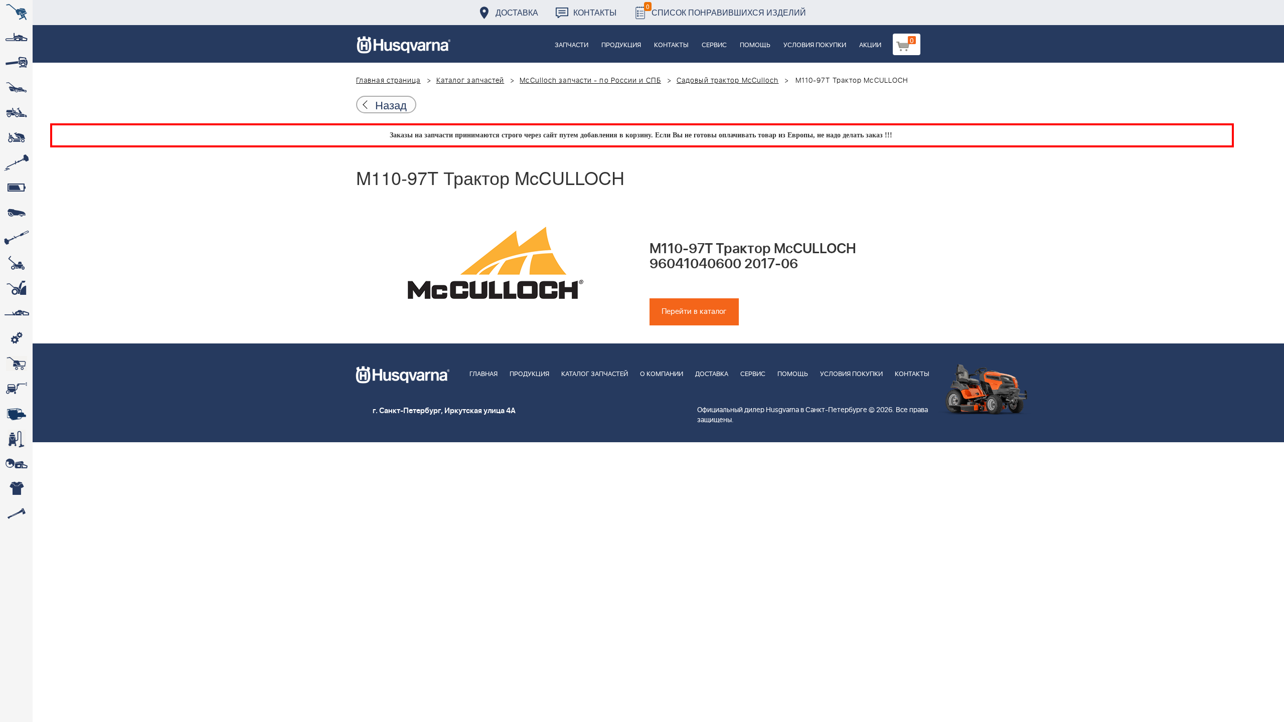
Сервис (714, 45)
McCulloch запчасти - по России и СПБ (590, 81)
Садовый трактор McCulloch (728, 81)
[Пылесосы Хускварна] (16, 438)
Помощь (755, 45)
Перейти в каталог (694, 311)
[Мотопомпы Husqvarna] (16, 413)
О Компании (661, 374)
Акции (870, 45)
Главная (483, 374)
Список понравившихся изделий (726, 10)
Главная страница (388, 81)
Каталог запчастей (470, 81)
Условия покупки (814, 45)
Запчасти (571, 45)
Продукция (621, 45)
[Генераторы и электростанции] (16, 363)
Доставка (517, 12)
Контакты (594, 12)
